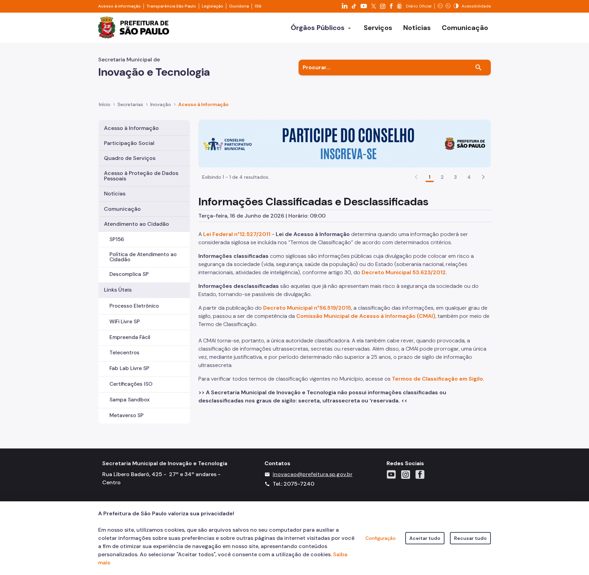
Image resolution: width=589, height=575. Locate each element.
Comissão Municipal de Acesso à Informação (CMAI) (365, 316)
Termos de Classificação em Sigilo (437, 378)
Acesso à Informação (203, 104)
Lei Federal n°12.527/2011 (236, 234)
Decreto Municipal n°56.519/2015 (307, 307)
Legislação (212, 6)
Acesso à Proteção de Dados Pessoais (141, 175)
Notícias (114, 193)
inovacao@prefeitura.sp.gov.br (312, 474)
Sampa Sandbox (129, 399)
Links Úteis (118, 289)
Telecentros (124, 352)
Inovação (160, 104)
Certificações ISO (130, 384)
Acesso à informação (119, 6)
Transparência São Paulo (171, 6)
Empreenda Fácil (129, 337)
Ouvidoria (239, 6)
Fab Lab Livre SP (129, 368)
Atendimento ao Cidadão (136, 223)
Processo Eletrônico (134, 306)
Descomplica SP (129, 274)
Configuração (380, 538)
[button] (483, 177)
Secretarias (130, 104)
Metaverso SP (126, 415)
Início (104, 104)
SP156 (116, 239)
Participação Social (129, 143)
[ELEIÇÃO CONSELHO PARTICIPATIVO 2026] (344, 143)
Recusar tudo (470, 538)
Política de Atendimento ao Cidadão (143, 257)
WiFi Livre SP (124, 321)
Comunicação (122, 208)
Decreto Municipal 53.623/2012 (404, 272)
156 (258, 6)
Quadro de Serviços (129, 158)
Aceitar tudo (424, 538)
